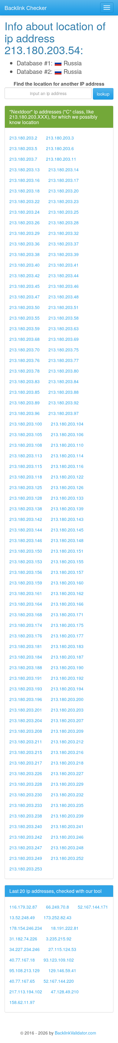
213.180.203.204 (25, 720)
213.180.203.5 (23, 148)
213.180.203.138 (25, 508)
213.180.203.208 (25, 731)
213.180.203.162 (67, 593)
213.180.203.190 (67, 667)
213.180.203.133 (67, 498)
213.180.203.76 (24, 360)
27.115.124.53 (62, 949)
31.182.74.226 (23, 939)
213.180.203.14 (63, 169)
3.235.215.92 (58, 939)
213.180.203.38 (24, 254)
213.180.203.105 (25, 434)
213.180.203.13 (24, 169)
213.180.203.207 (67, 720)
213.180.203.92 (63, 403)
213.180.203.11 (61, 159)
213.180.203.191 (25, 678)
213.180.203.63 (63, 328)
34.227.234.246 (24, 949)
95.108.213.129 (24, 970)
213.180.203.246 (67, 837)
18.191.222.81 (65, 928)
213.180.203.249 (25, 858)
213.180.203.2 (23, 138)
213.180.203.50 (24, 307)
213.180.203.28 (63, 222)
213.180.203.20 (63, 191)
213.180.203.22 (24, 201)
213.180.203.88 (63, 392)
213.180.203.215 (25, 752)
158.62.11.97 (22, 1002)
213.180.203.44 (63, 275)
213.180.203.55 (24, 318)
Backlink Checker (26, 8)
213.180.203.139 (67, 508)
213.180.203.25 (63, 212)
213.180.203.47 (24, 297)
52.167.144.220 (59, 981)
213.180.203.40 (24, 265)
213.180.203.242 (25, 837)
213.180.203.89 (24, 403)
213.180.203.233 (25, 805)
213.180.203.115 (25, 466)
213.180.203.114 (67, 455)
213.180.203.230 (25, 794)
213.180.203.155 (67, 561)
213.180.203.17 (63, 180)
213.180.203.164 (25, 604)
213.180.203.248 (67, 847)
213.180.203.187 (67, 657)
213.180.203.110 (67, 445)
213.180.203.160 (67, 583)
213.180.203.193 (25, 689)
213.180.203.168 (25, 614)
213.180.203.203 (67, 710)
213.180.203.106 (67, 434)
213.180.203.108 (25, 445)
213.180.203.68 (24, 339)
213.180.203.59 (24, 328)
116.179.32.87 (23, 907)
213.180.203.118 (25, 477)
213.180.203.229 (67, 784)
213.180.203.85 (24, 392)
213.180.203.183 (67, 646)
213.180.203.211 (25, 742)
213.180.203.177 (67, 636)
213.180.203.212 (67, 742)
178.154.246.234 (25, 928)
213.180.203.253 (25, 869)
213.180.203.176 (25, 636)
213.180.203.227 (67, 773)
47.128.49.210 (65, 992)
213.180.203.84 (63, 381)
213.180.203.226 (25, 773)
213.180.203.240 (25, 826)
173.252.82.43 (57, 917)
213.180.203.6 (60, 148)
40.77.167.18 (22, 960)
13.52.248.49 (22, 917)
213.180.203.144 (25, 530)
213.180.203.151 (67, 551)
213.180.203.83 (24, 381)
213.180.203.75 (63, 350)
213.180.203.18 (24, 191)
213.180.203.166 (67, 604)
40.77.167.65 (22, 981)
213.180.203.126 (67, 487)
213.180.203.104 (67, 424)
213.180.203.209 (67, 731)
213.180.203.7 (23, 159)
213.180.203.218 (67, 763)
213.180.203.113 (25, 455)
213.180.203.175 (67, 625)
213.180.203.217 (25, 763)
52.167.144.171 (93, 907)
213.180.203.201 (25, 710)
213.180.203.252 (67, 858)
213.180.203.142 (25, 519)
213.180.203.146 (25, 540)
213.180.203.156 (25, 572)
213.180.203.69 (63, 339)
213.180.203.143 (67, 519)
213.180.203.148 (67, 540)
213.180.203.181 (25, 646)
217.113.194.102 (25, 992)
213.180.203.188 (25, 667)
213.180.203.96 (24, 413)
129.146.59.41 (62, 970)
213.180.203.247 (25, 847)
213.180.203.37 (63, 244)
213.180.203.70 (24, 350)
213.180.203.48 (63, 297)
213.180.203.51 (63, 307)
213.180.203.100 (25, 424)
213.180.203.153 (25, 561)
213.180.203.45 (24, 286)
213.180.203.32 (63, 233)
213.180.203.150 (25, 551)
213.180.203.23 (63, 201)
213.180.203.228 (25, 784)
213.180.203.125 (25, 487)
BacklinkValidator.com (75, 1033)
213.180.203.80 (63, 371)
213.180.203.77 (63, 360)
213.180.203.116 (67, 466)
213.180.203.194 (67, 689)
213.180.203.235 (67, 805)
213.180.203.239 (67, 816)
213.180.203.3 (60, 138)
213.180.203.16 (24, 180)
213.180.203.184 (25, 657)
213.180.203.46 (63, 286)
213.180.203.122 (67, 477)
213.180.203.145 (67, 530)
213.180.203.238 (25, 816)
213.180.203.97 (63, 413)
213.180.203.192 (67, 678)
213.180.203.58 (63, 318)
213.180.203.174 (25, 625)
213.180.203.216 (67, 752)
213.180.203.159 (25, 583)
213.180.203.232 (67, 794)
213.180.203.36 (24, 244)
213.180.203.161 (25, 593)
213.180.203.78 (24, 371)
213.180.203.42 (24, 275)
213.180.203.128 (25, 498)
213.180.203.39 (63, 254)
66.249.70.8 (57, 907)
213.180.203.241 (67, 826)
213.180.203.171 (67, 614)
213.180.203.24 (24, 212)
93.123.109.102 (59, 960)
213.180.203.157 (67, 572)
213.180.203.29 (24, 233)
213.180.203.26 (24, 222)
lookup (103, 94)
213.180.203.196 (25, 699)
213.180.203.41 (63, 265)
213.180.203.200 (67, 699)
